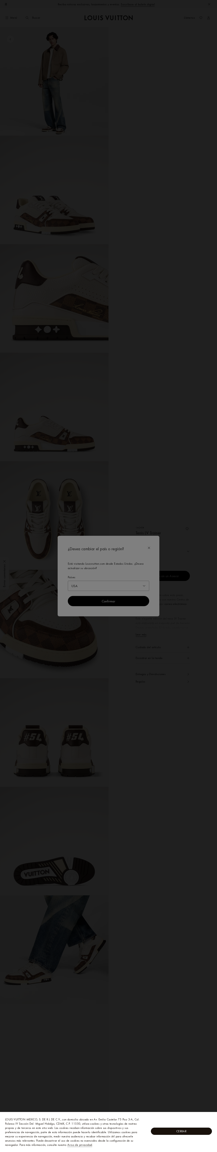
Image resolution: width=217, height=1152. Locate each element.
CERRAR (181, 1131)
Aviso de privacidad (79, 1145)
